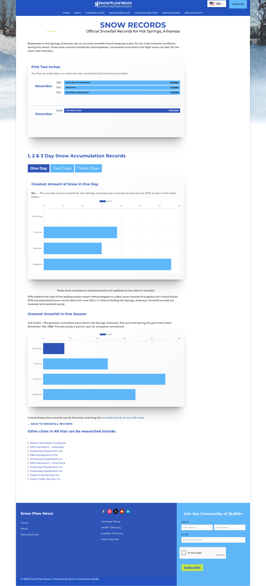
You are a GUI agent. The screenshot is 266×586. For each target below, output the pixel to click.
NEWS (77, 13)
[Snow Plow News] (113, 4)
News (24, 528)
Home (24, 522)
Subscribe (238, 4)
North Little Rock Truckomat (48, 443)
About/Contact (30, 534)
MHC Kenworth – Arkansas (47, 447)
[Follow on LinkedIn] (128, 511)
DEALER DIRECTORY (119, 13)
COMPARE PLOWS (94, 13)
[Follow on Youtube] (121, 511)
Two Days (62, 168)
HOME (66, 13)
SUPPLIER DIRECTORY (146, 13)
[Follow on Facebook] (103, 511)
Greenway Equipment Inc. (46, 451)
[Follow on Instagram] (109, 511)
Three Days (88, 168)
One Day (38, 168)
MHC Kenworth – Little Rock (47, 463)
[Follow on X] (115, 511)
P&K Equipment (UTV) (44, 455)
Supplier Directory (112, 533)
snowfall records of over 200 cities (123, 417)
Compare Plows (110, 521)
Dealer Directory (111, 527)
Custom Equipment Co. (44, 475)
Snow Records (110, 539)
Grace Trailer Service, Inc (45, 479)
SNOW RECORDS (171, 13)
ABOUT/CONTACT (194, 13)
